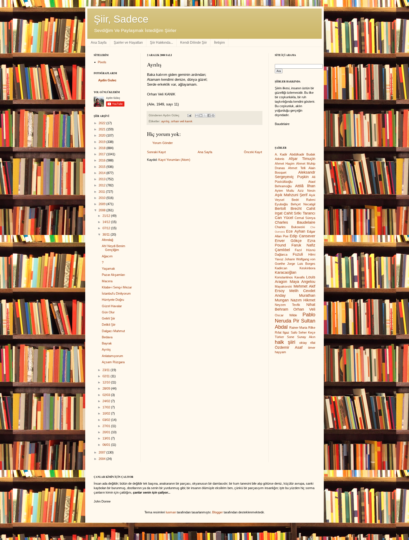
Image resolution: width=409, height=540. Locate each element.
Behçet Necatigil (303, 204)
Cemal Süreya (305, 218)
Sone (290, 337)
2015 (102, 166)
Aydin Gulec (107, 80)
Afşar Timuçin (302, 159)
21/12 (106, 215)
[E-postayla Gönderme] (189, 115)
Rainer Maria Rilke (302, 327)
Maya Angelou (302, 281)
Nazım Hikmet (303, 300)
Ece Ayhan (295, 231)
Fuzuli (298, 254)
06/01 (106, 444)
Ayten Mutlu (284, 190)
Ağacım (107, 256)
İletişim (219, 42)
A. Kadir (281, 154)
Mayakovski (283, 286)
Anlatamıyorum (112, 356)
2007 (102, 452)
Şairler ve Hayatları (128, 42)
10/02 (106, 413)
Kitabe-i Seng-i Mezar (117, 287)
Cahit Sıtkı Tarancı (299, 213)
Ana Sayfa (99, 42)
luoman (171, 512)
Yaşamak (108, 268)
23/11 (106, 370)
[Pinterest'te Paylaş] (213, 115)
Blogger (217, 512)
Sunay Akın (306, 337)
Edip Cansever (302, 236)
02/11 (106, 376)
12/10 (106, 382)
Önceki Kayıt (253, 152)
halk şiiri (285, 342)
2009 (102, 204)
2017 (102, 154)
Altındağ (107, 240)
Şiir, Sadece (121, 19)
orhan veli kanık (181, 121)
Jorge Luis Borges (301, 263)
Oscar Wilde (286, 315)
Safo (294, 332)
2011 (102, 191)
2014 (102, 173)
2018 (102, 148)
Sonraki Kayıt (156, 152)
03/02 (106, 420)
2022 (102, 123)
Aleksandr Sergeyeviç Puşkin (295, 174)
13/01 (106, 438)
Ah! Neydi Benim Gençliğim (113, 248)
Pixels (102, 62)
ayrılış (165, 121)
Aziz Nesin (306, 190)
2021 (102, 129)
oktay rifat (307, 342)
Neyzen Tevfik (287, 305)
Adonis (279, 159)
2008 (102, 210)
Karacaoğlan (285, 272)
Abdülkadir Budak (302, 154)
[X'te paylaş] (205, 115)
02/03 (106, 395)
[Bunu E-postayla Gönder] (197, 115)
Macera (107, 281)
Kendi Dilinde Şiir (193, 42)
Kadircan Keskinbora (295, 268)
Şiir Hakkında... (161, 42)
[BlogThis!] (201, 115)
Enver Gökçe (288, 241)
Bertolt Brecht (288, 208)
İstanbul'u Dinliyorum (116, 293)
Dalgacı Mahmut (113, 331)
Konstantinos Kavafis (290, 277)
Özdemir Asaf (288, 347)
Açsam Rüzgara (113, 362)
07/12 (106, 228)
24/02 (106, 401)
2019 (102, 142)
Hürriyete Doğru (113, 299)
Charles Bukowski (290, 227)
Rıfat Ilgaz (282, 332)
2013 (102, 179)
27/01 (106, 426)
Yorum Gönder (162, 143)
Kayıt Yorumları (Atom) (174, 159)
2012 (102, 185)
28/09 (106, 388)
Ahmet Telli (296, 168)
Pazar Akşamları (113, 274)
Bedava (107, 337)
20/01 (106, 432)
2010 (102, 198)
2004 (102, 459)
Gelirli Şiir (108, 318)
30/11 (106, 234)
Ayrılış (106, 349)
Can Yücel (284, 218)
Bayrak (107, 343)
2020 (102, 135)
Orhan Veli (304, 309)
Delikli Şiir (108, 324)
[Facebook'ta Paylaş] (209, 115)
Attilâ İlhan (305, 186)
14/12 (106, 222)
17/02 (106, 407)
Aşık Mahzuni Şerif (291, 195)
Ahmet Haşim (285, 163)
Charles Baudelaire (295, 222)
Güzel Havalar (112, 306)
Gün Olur (108, 312)
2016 (102, 160)
